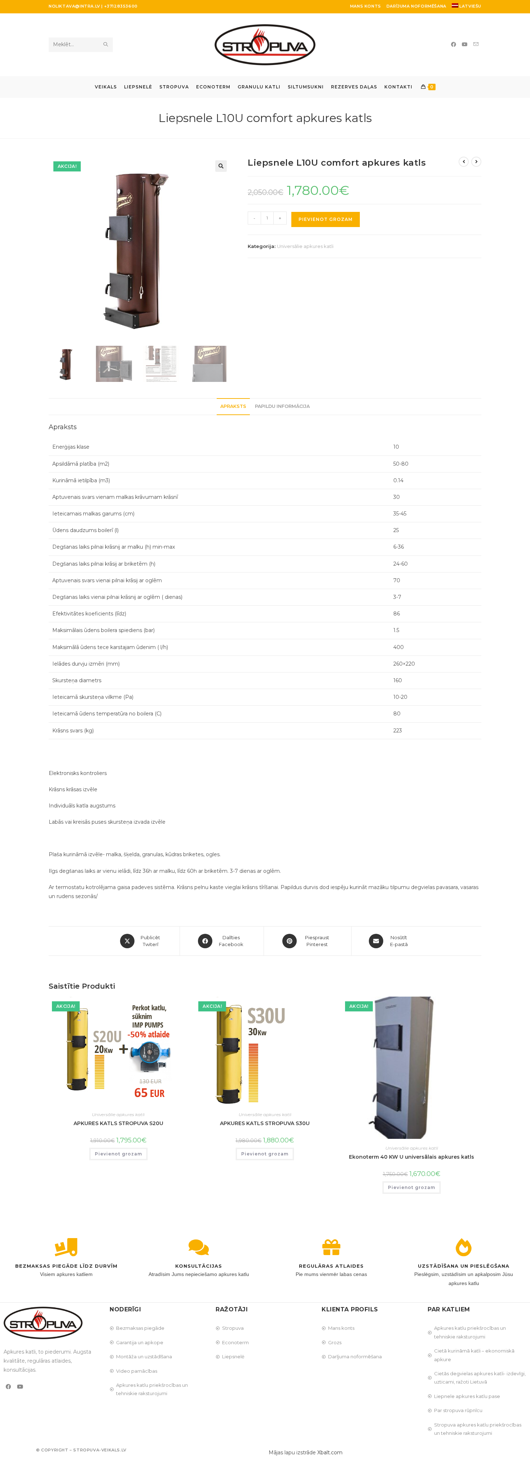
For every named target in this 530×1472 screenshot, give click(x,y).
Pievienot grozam (326, 219)
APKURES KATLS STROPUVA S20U (118, 1123)
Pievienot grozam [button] (118, 1154)
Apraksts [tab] (233, 406)
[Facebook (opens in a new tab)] (453, 44)
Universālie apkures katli (305, 246)
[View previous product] (464, 162)
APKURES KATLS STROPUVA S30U (265, 1123)
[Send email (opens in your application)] (476, 44)
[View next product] (476, 162)
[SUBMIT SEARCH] (106, 45)
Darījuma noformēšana (416, 6)
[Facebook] (8, 1387)
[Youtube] (20, 1387)
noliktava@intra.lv (74, 6)
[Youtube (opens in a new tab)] (465, 44)
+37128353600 (121, 6)
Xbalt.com (330, 1452)
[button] (221, 166)
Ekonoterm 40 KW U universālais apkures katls (411, 1157)
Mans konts (365, 6)
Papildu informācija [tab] (282, 406)
